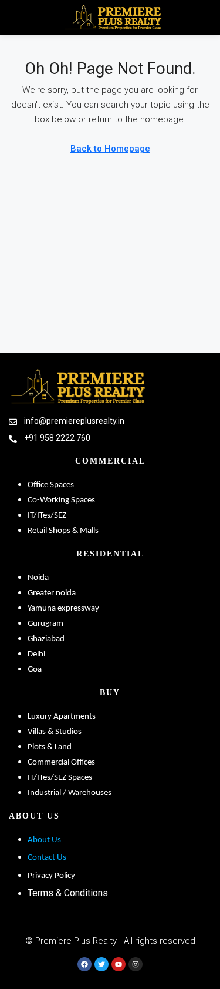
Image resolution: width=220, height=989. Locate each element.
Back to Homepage (110, 148)
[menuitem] (203, 17)
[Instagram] (135, 964)
